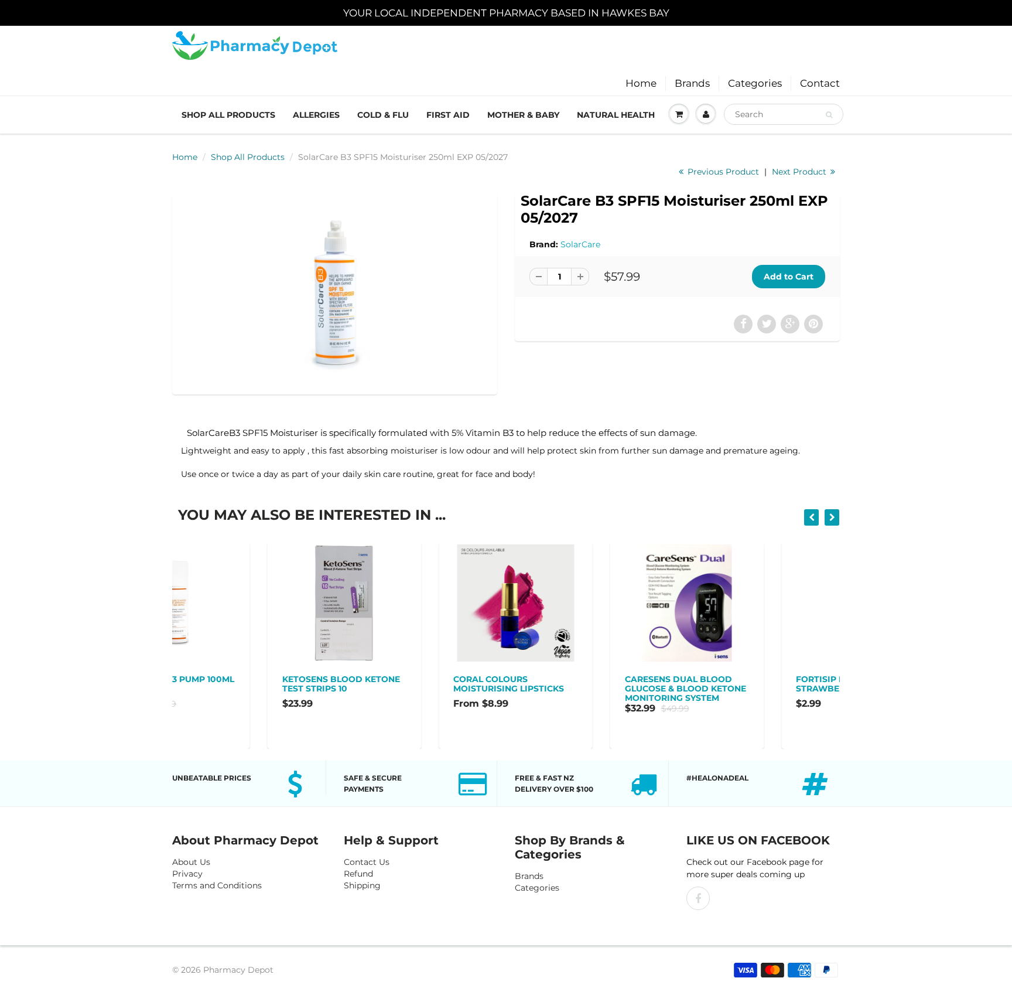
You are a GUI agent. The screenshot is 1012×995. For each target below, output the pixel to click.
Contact (820, 83)
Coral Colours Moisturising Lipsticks (415, 684)
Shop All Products (228, 115)
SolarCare (580, 244)
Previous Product (722, 171)
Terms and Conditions (217, 885)
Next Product (800, 171)
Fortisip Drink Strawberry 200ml (748, 684)
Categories (755, 83)
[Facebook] (698, 898)
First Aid (448, 115)
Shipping (362, 885)
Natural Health (616, 115)
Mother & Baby (523, 115)
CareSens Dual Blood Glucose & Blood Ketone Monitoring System (592, 688)
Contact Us (366, 862)
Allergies (316, 115)
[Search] (829, 114)
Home (641, 83)
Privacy (187, 873)
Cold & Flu (383, 115)
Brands (692, 83)
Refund (358, 873)
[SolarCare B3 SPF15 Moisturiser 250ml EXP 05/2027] (335, 292)
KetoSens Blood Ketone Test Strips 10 (248, 684)
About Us (191, 862)
